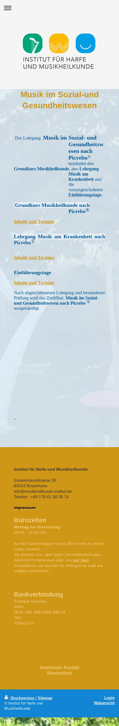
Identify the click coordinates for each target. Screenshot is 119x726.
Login (109, 698)
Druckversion (23, 698)
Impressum (51, 667)
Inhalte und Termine (34, 257)
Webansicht (104, 703)
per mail (81, 560)
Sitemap (45, 698)
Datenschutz (59, 672)
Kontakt (71, 667)
